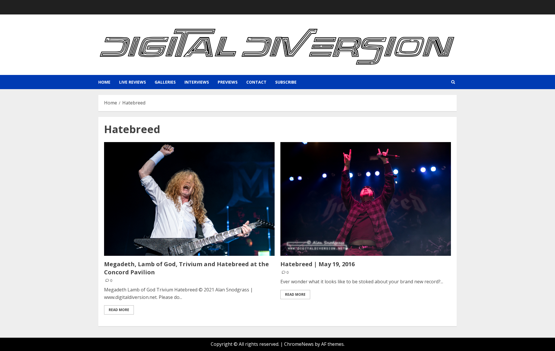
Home (104, 82)
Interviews (196, 82)
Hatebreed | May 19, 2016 (317, 264)
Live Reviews (132, 82)
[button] (453, 82)
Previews (228, 82)
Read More (119, 309)
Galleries (165, 82)
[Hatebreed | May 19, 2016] (365, 199)
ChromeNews (299, 344)
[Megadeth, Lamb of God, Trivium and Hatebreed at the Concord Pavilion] (189, 199)
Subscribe (286, 82)
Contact (256, 82)
